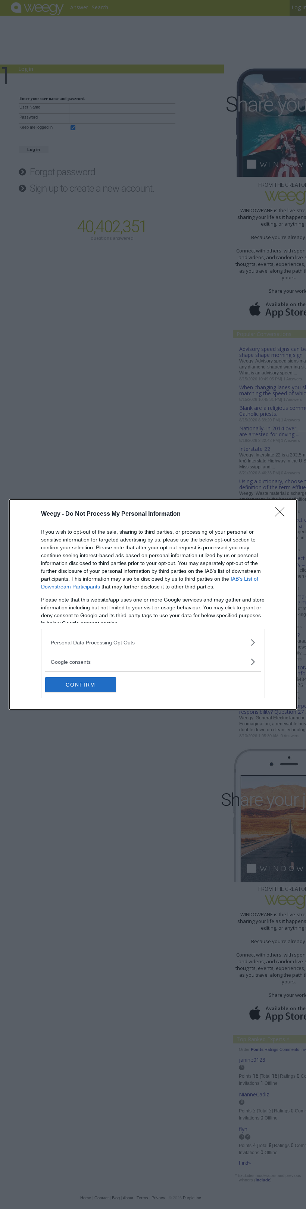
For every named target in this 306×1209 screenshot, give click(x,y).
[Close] (282, 514)
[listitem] (153, 642)
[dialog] (153, 604)
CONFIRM (81, 685)
